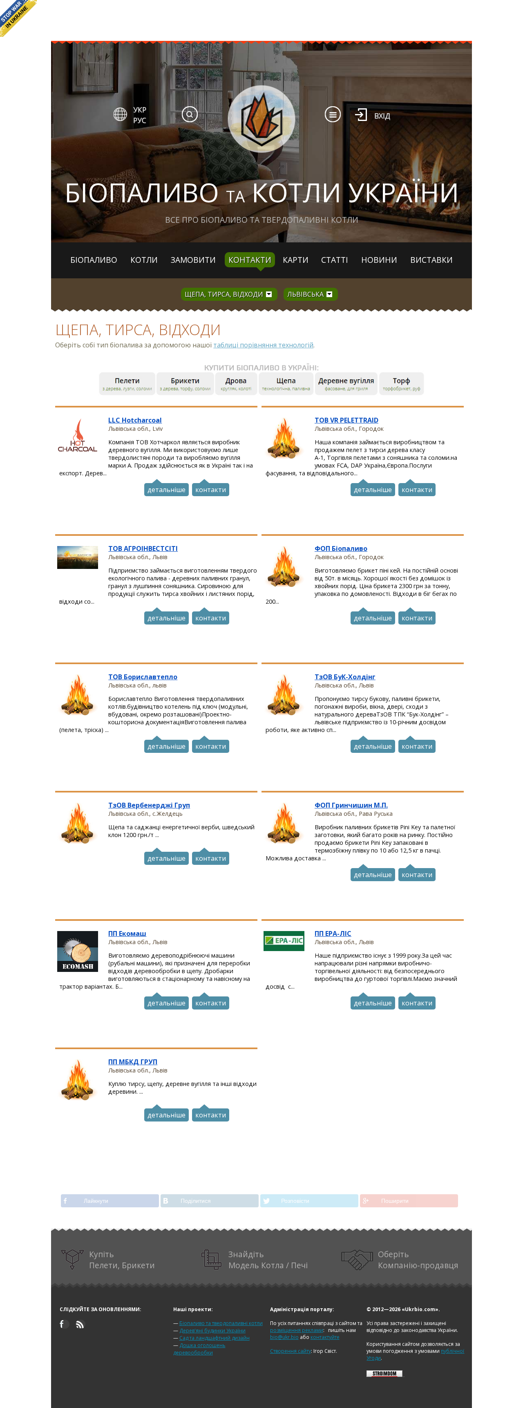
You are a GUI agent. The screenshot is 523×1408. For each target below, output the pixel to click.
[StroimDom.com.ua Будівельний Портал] (384, 1375)
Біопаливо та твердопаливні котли (221, 1323)
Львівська (305, 294)
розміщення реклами (296, 1330)
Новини (379, 259)
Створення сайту (290, 1351)
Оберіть (418, 1260)
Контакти (249, 259)
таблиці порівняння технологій (263, 344)
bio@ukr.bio (284, 1337)
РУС (139, 120)
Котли (144, 259)
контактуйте (325, 1337)
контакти (210, 489)
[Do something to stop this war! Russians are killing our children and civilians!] (18, 18)
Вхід (382, 116)
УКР (139, 109)
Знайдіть (268, 1260)
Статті (334, 259)
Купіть (122, 1260)
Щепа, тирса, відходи (224, 294)
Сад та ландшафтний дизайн (214, 1337)
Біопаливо (93, 259)
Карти (295, 259)
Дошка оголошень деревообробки (199, 1349)
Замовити (193, 259)
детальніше (167, 489)
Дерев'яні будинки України (212, 1330)
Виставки (431, 259)
